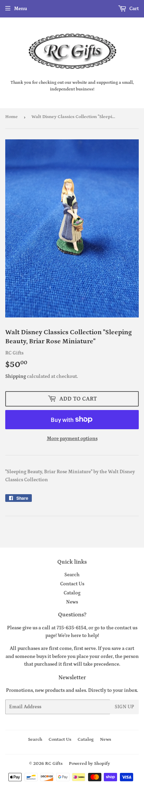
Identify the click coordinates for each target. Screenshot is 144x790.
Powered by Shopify (89, 763)
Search (72, 575)
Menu (20, 9)
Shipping (15, 376)
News (72, 602)
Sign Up (124, 707)
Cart (133, 9)
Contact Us (72, 584)
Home (11, 116)
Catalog (72, 593)
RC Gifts (54, 763)
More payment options (72, 438)
